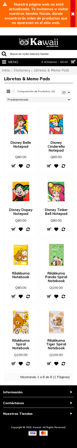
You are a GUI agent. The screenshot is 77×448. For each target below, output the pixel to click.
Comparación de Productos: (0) (36, 91)
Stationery (22, 70)
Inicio (6, 70)
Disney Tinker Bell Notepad (56, 212)
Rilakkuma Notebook (21, 275)
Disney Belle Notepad (20, 144)
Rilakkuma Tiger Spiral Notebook (56, 344)
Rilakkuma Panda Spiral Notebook (56, 277)
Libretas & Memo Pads (51, 70)
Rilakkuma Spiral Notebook (21, 344)
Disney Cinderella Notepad (56, 146)
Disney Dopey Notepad (20, 212)
